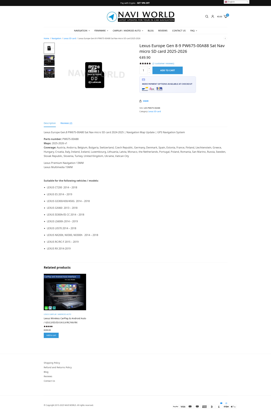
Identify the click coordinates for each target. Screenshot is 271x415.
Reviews (162, 30)
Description (50, 123)
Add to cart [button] (51, 335)
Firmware (100, 30)
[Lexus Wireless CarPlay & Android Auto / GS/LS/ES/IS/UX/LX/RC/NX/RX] (65, 292)
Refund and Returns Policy (58, 367)
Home (46, 38)
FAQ (192, 30)
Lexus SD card (70, 38)
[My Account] (212, 16)
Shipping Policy (52, 362)
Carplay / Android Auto (127, 30)
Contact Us (179, 30)
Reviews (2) (66, 123)
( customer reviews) (163, 63)
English (231, 2)
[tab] (52, 124)
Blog (151, 30)
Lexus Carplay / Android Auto (57, 314)
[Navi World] (140, 16)
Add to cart (167, 70)
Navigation (80, 30)
